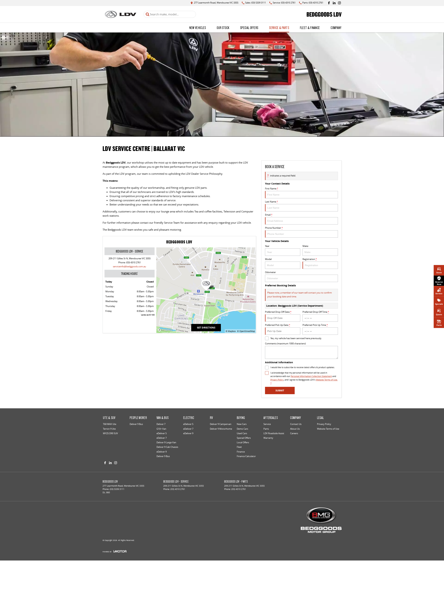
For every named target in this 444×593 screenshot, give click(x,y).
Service (267, 424)
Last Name (271, 201)
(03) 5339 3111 (117, 489)
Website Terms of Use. (327, 379)
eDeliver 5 (161, 433)
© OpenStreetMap (246, 331)
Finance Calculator (246, 456)
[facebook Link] (329, 3)
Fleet (239, 447)
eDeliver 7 (161, 437)
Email (268, 214)
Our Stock (223, 27)
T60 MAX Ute (109, 424)
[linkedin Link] (334, 3)
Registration (310, 259)
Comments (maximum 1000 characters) (285, 343)
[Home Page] (120, 14)
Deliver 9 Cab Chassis (167, 447)
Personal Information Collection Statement (311, 376)
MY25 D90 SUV (110, 433)
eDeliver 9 (161, 451)
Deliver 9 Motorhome (221, 428)
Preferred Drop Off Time (316, 311)
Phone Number (274, 227)
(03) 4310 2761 (133, 262)
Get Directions (206, 327)
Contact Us (295, 424)
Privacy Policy (276, 379)
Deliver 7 (160, 424)
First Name (271, 188)
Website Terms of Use (328, 428)
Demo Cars (242, 428)
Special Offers (249, 27)
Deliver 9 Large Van (166, 442)
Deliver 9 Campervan (220, 424)
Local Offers (243, 442)
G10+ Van (161, 428)
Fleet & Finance (310, 27)
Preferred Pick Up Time (315, 325)
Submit (279, 390)
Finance (241, 451)
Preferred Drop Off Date (278, 311)
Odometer (270, 272)
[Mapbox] (165, 330)
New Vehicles (197, 27)
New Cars (242, 424)
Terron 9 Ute (109, 428)
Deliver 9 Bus (136, 424)
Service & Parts (279, 27)
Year (267, 246)
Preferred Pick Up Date (277, 325)
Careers (294, 433)
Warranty (268, 437)
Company (336, 27)
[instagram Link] (339, 3)
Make (305, 246)
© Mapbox (231, 331)
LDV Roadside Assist (273, 433)
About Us (295, 428)
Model (268, 259)
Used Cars (242, 433)
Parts (266, 428)
